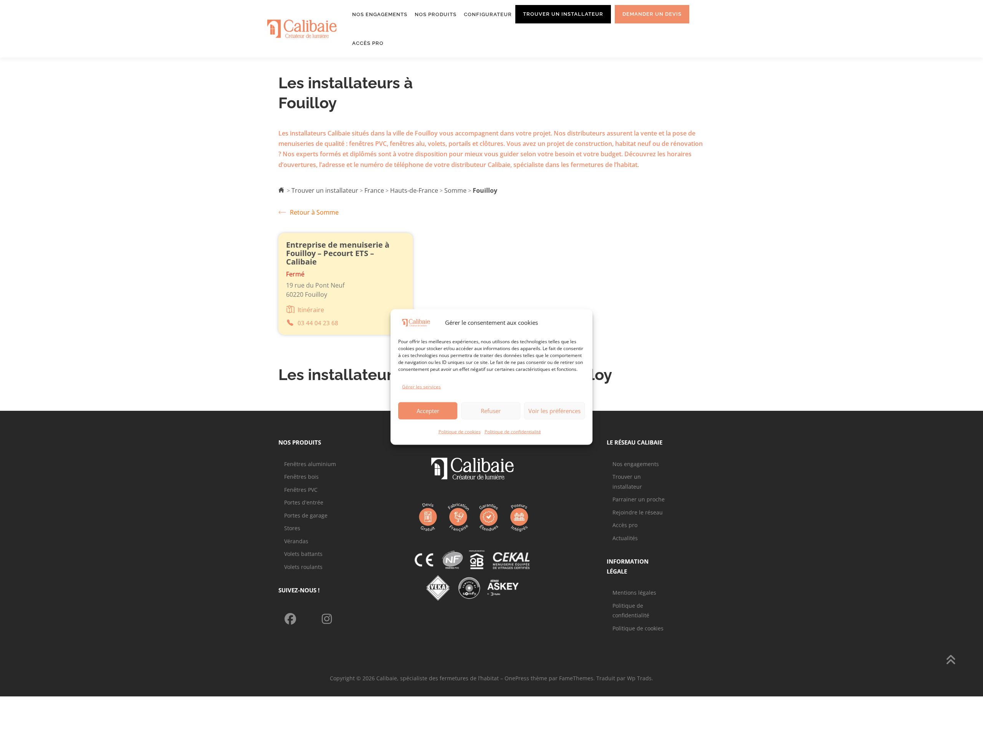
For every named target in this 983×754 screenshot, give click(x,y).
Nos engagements (635, 464)
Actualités (625, 538)
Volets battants (303, 553)
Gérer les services (421, 387)
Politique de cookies (460, 431)
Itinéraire (311, 310)
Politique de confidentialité (513, 431)
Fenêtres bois (301, 476)
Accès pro (624, 525)
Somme (455, 190)
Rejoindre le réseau (637, 512)
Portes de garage (306, 515)
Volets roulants (303, 566)
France (374, 190)
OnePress (517, 678)
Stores (292, 528)
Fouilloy (485, 190)
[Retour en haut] (950, 660)
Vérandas (296, 541)
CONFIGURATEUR (488, 14)
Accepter (428, 411)
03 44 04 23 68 (318, 323)
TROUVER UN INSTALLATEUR (563, 14)
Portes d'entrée (303, 502)
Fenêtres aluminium (310, 464)
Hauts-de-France (414, 190)
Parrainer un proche (638, 499)
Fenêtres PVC (301, 489)
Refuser (491, 411)
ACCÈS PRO (368, 43)
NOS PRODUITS (436, 14)
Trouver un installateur (324, 190)
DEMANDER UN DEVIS (652, 14)
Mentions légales (634, 592)
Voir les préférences (554, 411)
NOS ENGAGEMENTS (379, 14)
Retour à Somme (314, 212)
